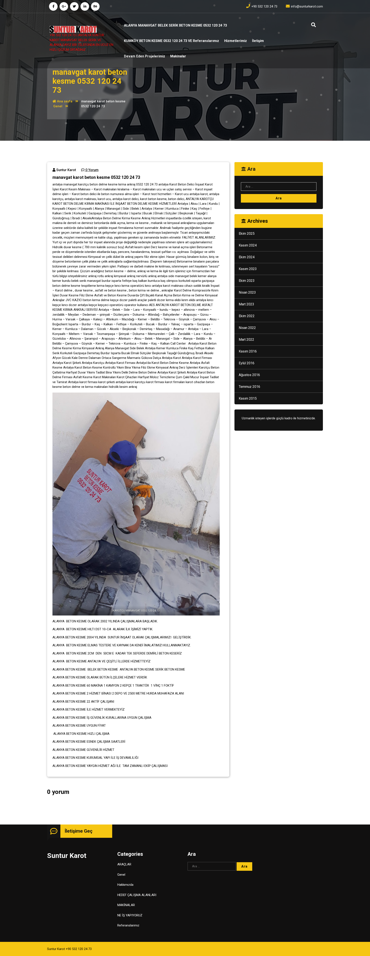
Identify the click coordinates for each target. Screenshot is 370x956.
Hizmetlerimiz (235, 41)
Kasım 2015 (248, 398)
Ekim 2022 (247, 316)
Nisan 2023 (247, 292)
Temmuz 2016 (249, 387)
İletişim (258, 41)
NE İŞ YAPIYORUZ (129, 915)
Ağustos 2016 (249, 375)
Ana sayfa (64, 101)
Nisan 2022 (247, 328)
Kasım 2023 (248, 269)
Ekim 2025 (247, 234)
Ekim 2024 (247, 257)
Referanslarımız (128, 925)
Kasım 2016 (248, 351)
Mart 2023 (246, 304)
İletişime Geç (78, 831)
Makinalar (178, 56)
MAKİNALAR (126, 905)
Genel (57, 106)
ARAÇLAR (124, 864)
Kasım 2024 (248, 245)
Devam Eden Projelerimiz (144, 56)
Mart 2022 (246, 340)
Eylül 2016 (246, 363)
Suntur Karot (65, 170)
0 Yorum (91, 170)
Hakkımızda (125, 885)
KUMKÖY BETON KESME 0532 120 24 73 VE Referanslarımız (171, 41)
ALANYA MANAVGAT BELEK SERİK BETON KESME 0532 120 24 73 (175, 25)
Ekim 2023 (247, 281)
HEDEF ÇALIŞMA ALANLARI (136, 895)
